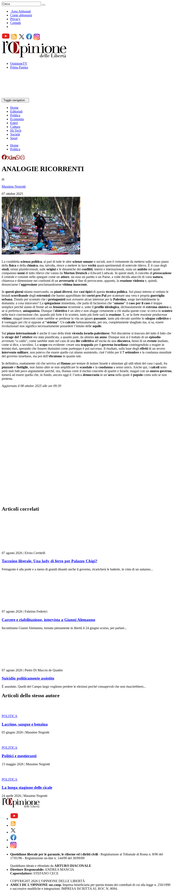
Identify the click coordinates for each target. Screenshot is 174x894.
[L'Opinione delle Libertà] (34, 56)
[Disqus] (87, 448)
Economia (17, 119)
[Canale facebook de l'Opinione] (29, 39)
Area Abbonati (21, 11)
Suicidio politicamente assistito (28, 678)
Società (15, 134)
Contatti (15, 23)
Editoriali (16, 111)
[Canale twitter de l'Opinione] (21, 39)
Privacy (15, 19)
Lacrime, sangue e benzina (25, 724)
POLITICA (9, 716)
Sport (13, 138)
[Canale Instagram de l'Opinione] (37, 39)
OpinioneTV (18, 63)
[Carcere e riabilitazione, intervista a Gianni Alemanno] (27, 607)
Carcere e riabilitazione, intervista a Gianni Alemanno (48, 619)
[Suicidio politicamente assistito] (27, 666)
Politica (15, 115)
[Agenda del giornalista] (20, 96)
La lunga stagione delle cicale (27, 787)
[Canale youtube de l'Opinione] (6, 39)
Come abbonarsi (21, 15)
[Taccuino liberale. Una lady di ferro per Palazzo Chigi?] (27, 549)
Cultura (15, 127)
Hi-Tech (15, 130)
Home (14, 107)
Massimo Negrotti (14, 186)
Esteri (14, 123)
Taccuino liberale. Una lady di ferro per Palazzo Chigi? (49, 561)
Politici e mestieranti (19, 756)
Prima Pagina (19, 67)
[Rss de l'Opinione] (14, 39)
